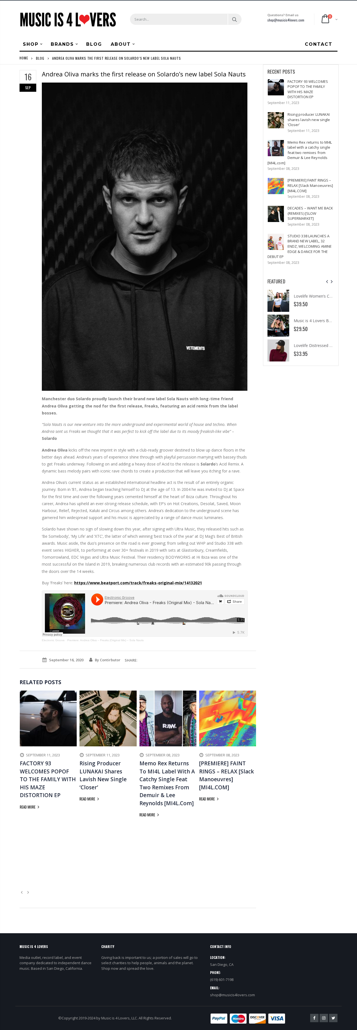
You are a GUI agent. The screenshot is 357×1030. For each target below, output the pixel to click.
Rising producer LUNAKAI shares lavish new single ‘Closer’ (309, 119)
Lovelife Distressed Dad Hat (319, 345)
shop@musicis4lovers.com (285, 20)
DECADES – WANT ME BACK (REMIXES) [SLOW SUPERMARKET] (310, 213)
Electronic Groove (53, 640)
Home (24, 58)
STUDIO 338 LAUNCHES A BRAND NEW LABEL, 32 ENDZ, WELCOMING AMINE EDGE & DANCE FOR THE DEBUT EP (299, 246)
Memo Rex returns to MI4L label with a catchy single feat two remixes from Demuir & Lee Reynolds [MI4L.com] (299, 152)
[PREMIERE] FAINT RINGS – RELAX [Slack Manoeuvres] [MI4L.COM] (310, 185)
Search (234, 19)
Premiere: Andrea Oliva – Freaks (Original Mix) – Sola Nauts (105, 640)
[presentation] (327, 281)
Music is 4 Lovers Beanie (316, 320)
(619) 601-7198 (221, 979)
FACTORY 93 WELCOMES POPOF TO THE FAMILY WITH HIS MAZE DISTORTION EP (308, 89)
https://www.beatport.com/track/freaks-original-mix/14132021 (138, 582)
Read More (28, 807)
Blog (40, 58)
